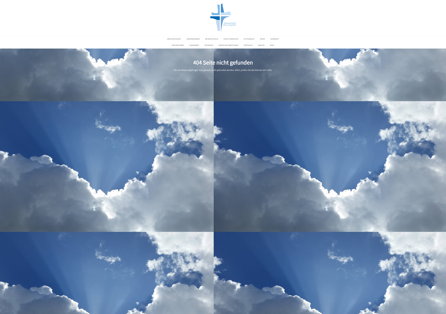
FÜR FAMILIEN (209, 45)
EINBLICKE (261, 45)
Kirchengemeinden (193, 39)
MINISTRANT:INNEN (178, 45)
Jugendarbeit (194, 45)
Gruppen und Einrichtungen (228, 45)
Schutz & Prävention (230, 39)
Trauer (262, 39)
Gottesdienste (249, 39)
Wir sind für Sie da (211, 39)
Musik (272, 45)
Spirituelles (248, 45)
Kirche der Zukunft (174, 39)
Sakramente (274, 39)
